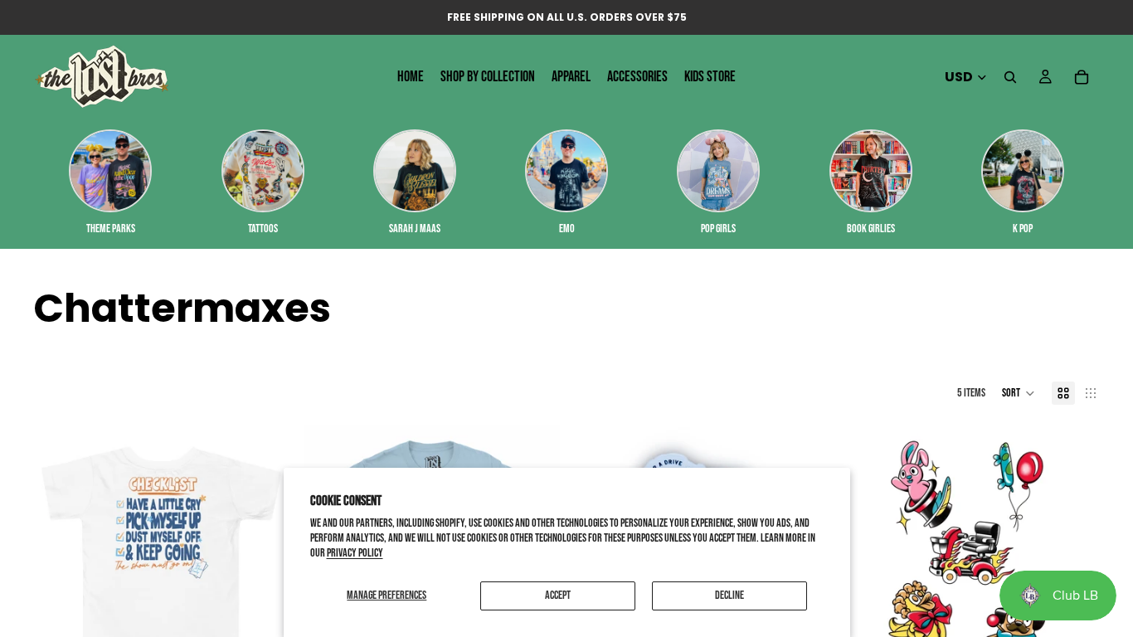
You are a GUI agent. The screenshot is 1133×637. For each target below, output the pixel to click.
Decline (729, 595)
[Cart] (1081, 77)
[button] (1018, 393)
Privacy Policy (355, 553)
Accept (558, 595)
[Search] (1010, 77)
